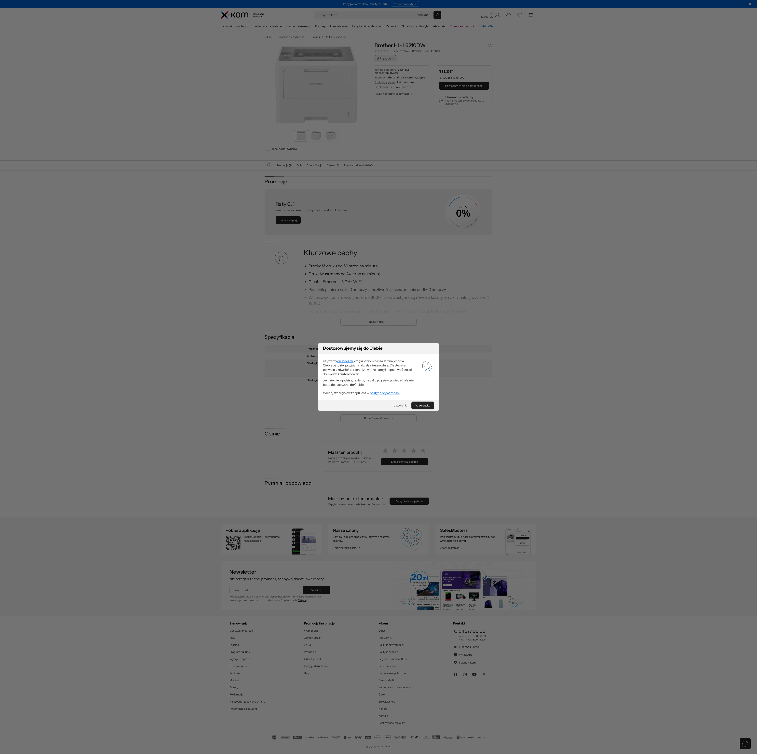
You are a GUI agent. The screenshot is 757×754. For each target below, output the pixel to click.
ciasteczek (345, 361)
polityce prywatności (385, 393)
